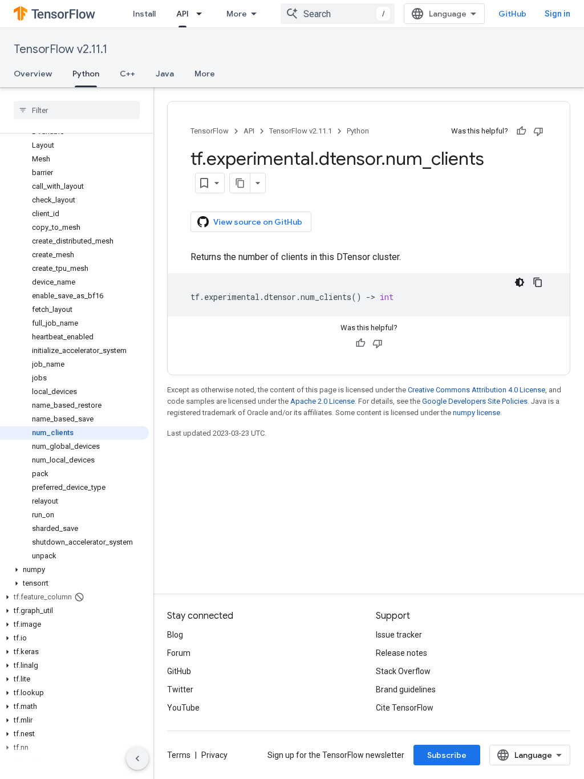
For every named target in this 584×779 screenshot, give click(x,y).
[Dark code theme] (519, 282)
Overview (33, 73)
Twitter (180, 689)
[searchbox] (77, 110)
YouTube (183, 707)
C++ (127, 73)
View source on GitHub (257, 222)
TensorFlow (209, 131)
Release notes (401, 653)
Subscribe (447, 755)
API (182, 14)
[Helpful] (521, 131)
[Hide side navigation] (137, 758)
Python (85, 73)
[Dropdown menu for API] (202, 13)
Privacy (214, 755)
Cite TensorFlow (404, 707)
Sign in (557, 13)
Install (144, 14)
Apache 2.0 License (322, 401)
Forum (178, 653)
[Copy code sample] (538, 282)
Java (165, 73)
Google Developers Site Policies (475, 401)
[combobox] (338, 13)
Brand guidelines (406, 689)
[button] (74, 570)
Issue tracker (399, 634)
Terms (178, 755)
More (236, 14)
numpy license (476, 412)
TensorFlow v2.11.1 (60, 49)
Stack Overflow (403, 671)
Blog (175, 634)
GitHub (512, 14)
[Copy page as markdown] (240, 183)
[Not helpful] (538, 131)
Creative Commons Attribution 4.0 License (476, 390)
